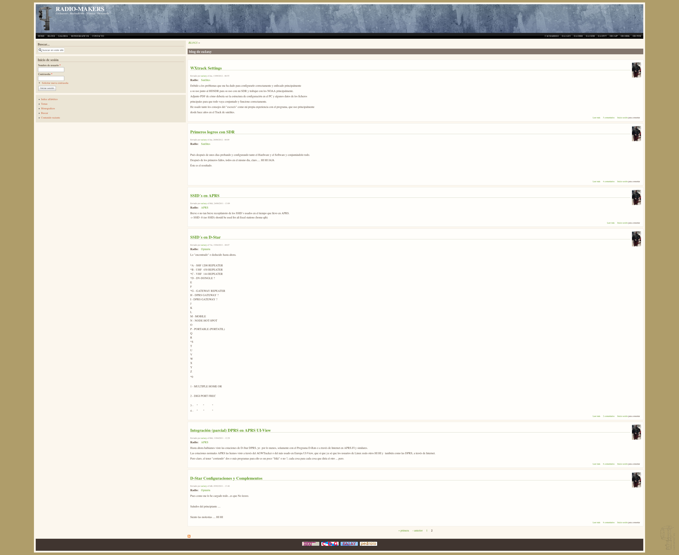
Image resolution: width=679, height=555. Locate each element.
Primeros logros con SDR (212, 132)
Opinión (205, 249)
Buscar (44, 113)
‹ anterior (418, 530)
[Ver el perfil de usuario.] (636, 76)
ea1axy (204, 75)
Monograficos (48, 108)
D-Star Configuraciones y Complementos (226, 478)
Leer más (596, 117)
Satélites (205, 80)
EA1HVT (602, 35)
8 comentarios (609, 463)
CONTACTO (98, 35)
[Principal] (45, 30)
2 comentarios (609, 416)
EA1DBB (578, 35)
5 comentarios (609, 117)
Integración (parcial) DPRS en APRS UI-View (230, 430)
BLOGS (51, 35)
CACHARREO (552, 35)
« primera (403, 530)
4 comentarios (609, 181)
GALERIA (63, 35)
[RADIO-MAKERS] (667, 538)
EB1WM (637, 35)
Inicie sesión (622, 117)
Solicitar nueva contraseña (55, 83)
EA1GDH (590, 35)
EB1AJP (614, 35)
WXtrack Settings (206, 68)
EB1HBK (625, 35)
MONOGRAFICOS (80, 35)
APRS (204, 207)
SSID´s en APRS (204, 195)
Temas (44, 103)
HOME (41, 35)
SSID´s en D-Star (205, 237)
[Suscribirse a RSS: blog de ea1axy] (189, 536)
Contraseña (45, 74)
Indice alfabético (49, 99)
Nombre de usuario (49, 65)
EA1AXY (566, 35)
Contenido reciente (50, 117)
